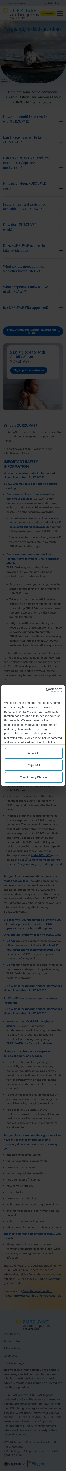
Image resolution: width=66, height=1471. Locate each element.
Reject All (34, 765)
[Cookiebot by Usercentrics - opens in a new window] (46, 690)
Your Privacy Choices (33, 777)
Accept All (33, 753)
